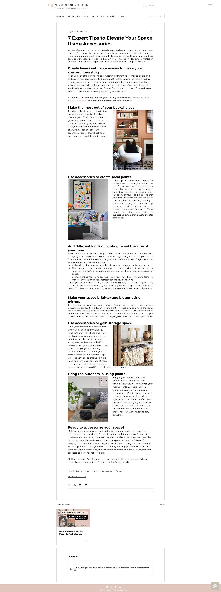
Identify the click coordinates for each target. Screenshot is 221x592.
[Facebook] (115, 587)
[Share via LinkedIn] (80, 485)
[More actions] (151, 31)
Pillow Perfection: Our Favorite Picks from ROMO (71, 532)
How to (96, 471)
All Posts (60, 16)
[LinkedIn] (119, 587)
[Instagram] (111, 587)
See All (162, 504)
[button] (210, 5)
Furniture (119, 471)
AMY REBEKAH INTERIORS (71, 5)
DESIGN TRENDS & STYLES (103, 16)
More (122, 16)
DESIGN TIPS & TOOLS (78, 16)
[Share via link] (86, 485)
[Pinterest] (106, 587)
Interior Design (75, 471)
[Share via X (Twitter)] (75, 485)
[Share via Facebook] (69, 485)
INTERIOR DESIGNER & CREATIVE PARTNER (71, 8)
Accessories (107, 471)
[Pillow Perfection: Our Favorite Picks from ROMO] (73, 518)
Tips (87, 471)
